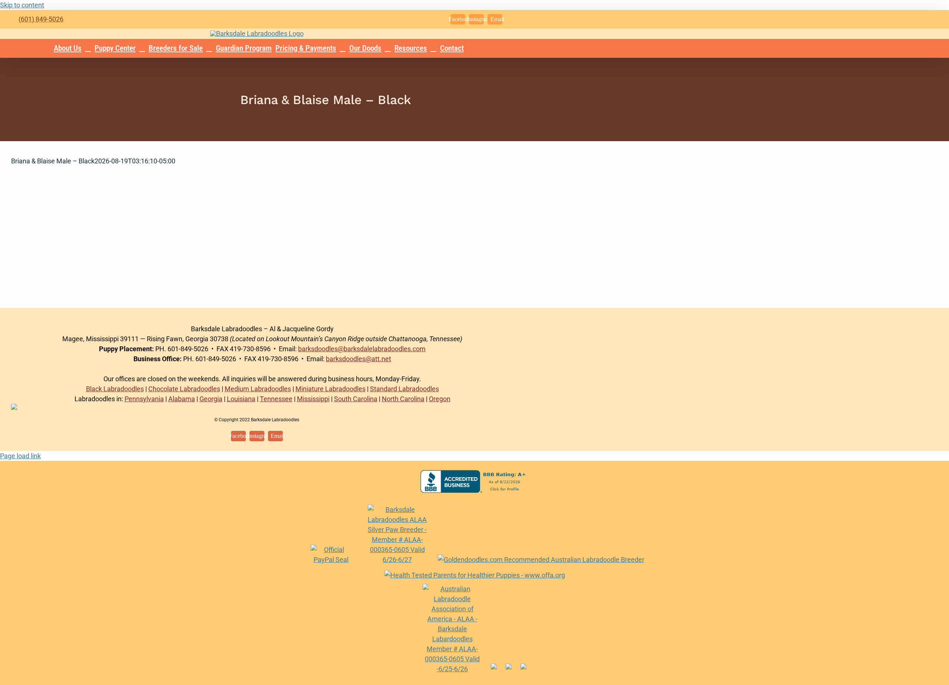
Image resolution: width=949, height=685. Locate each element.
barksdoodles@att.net (358, 359)
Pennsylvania (144, 399)
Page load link (20, 456)
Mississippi (313, 399)
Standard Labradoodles (404, 389)
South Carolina (355, 399)
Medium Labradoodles (258, 389)
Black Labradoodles (115, 389)
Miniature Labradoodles (330, 389)
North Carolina (403, 399)
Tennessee (276, 399)
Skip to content (22, 5)
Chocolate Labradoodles (184, 389)
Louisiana (241, 399)
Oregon (439, 399)
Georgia (210, 399)
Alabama (181, 399)
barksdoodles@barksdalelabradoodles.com (362, 349)
